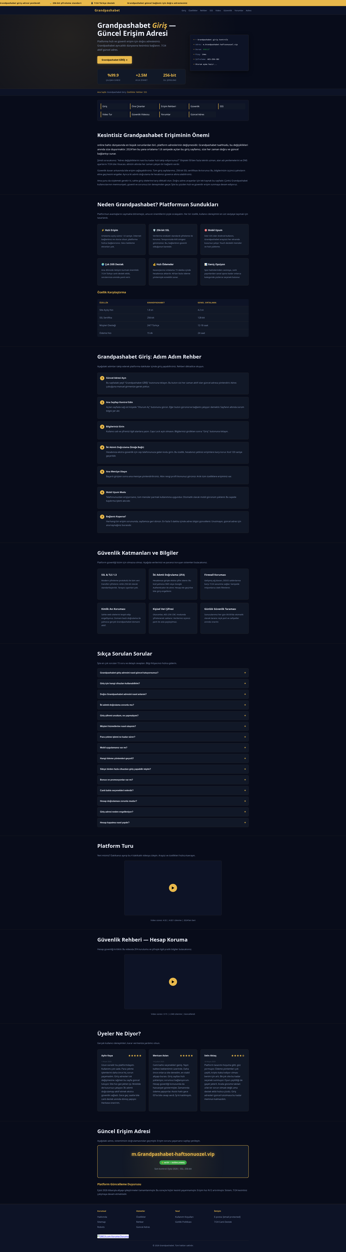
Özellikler (193, 10)
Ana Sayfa (101, 92)
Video (218, 10)
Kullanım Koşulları (184, 1216)
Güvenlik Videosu (140, 114)
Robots (101, 1227)
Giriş (184, 10)
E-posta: (227, 1216)
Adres (248, 10)
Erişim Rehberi (168, 106)
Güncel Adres (197, 114)
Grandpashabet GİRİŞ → (115, 59)
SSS (211, 10)
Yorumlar (238, 10)
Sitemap (101, 1221)
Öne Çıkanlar (138, 106)
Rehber (203, 10)
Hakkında (102, 1216)
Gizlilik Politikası (183, 1221)
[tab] (173, 672)
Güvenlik (228, 10)
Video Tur (107, 114)
